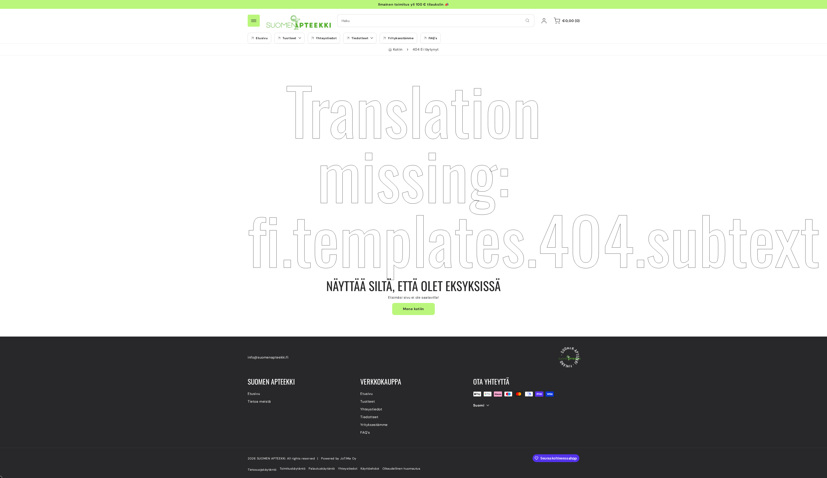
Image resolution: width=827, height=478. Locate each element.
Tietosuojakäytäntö (262, 470)
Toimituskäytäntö (293, 468)
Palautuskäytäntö (322, 468)
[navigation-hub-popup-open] (254, 21)
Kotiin (398, 49)
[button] (289, 38)
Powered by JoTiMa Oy (338, 458)
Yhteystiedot (371, 409)
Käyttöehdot (370, 468)
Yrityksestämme (373, 424)
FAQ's (365, 432)
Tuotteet (367, 401)
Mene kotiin (413, 309)
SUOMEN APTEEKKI (271, 458)
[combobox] (435, 21)
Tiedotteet (369, 417)
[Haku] (527, 20)
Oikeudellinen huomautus (401, 468)
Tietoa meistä (259, 401)
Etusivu (254, 393)
